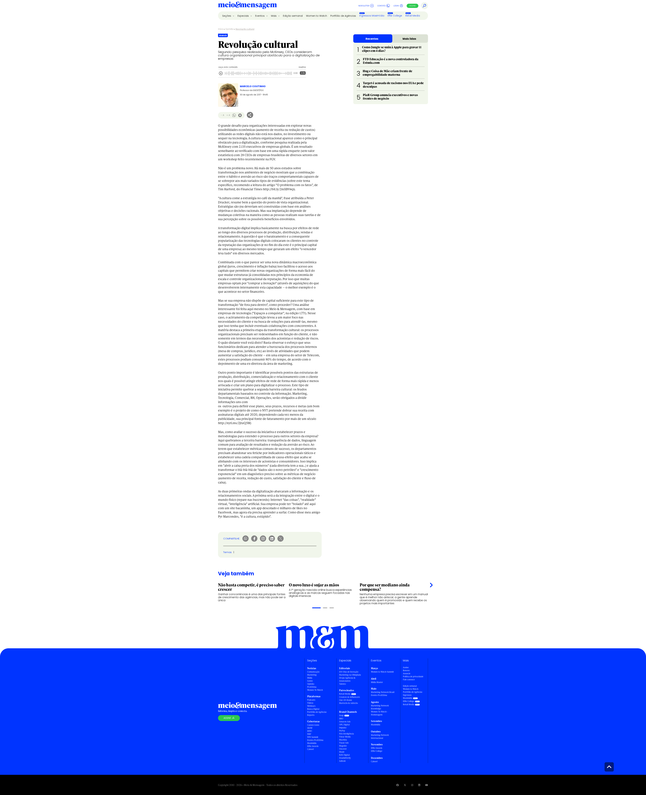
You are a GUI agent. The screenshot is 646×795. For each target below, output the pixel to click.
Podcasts (311, 699)
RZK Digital (344, 754)
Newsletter (363, 5)
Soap (341, 715)
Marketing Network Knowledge (380, 707)
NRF (309, 734)
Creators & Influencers (349, 697)
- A (222, 115)
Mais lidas (409, 39)
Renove (406, 670)
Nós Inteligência (346, 733)
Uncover (343, 748)
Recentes (372, 39)
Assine (412, 5)
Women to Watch (316, 15)
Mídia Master (377, 682)
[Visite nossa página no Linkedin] (419, 785)
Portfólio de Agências (343, 15)
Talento (342, 683)
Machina (343, 739)
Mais (274, 15)
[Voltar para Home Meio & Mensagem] (247, 6)
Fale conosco (409, 679)
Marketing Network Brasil (382, 692)
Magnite (343, 745)
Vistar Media (345, 736)
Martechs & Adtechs (348, 703)
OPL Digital (344, 724)
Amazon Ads (344, 721)
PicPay (342, 730)
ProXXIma (311, 686)
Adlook (342, 761)
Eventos (260, 15)
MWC (309, 731)
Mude (341, 751)
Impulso (342, 727)
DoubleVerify (345, 757)
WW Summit (312, 737)
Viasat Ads (344, 742)
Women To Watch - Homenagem (379, 713)
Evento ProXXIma (315, 740)
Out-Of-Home (345, 700)
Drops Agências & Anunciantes (347, 679)
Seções (227, 15)
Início (220, 29)
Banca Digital (313, 709)
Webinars (311, 705)
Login (396, 5)
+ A (228, 115)
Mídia (309, 677)
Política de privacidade (413, 676)
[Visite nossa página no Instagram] (412, 785)
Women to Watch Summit (382, 671)
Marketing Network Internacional (380, 736)
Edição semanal (293, 15)
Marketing (312, 674)
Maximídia (311, 743)
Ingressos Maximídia (371, 15)
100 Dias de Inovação (348, 671)
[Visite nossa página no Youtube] (426, 785)
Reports (310, 715)
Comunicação (313, 671)
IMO (341, 718)
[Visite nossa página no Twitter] (405, 785)
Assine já (229, 718)
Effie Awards (312, 746)
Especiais (243, 15)
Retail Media (412, 15)
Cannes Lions (313, 725)
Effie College (395, 15)
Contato (381, 5)
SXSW (309, 728)
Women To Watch (315, 690)
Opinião (229, 29)
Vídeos (310, 702)
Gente (310, 680)
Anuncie (406, 673)
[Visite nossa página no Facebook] (397, 785)
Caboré (310, 749)
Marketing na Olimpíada (350, 674)
